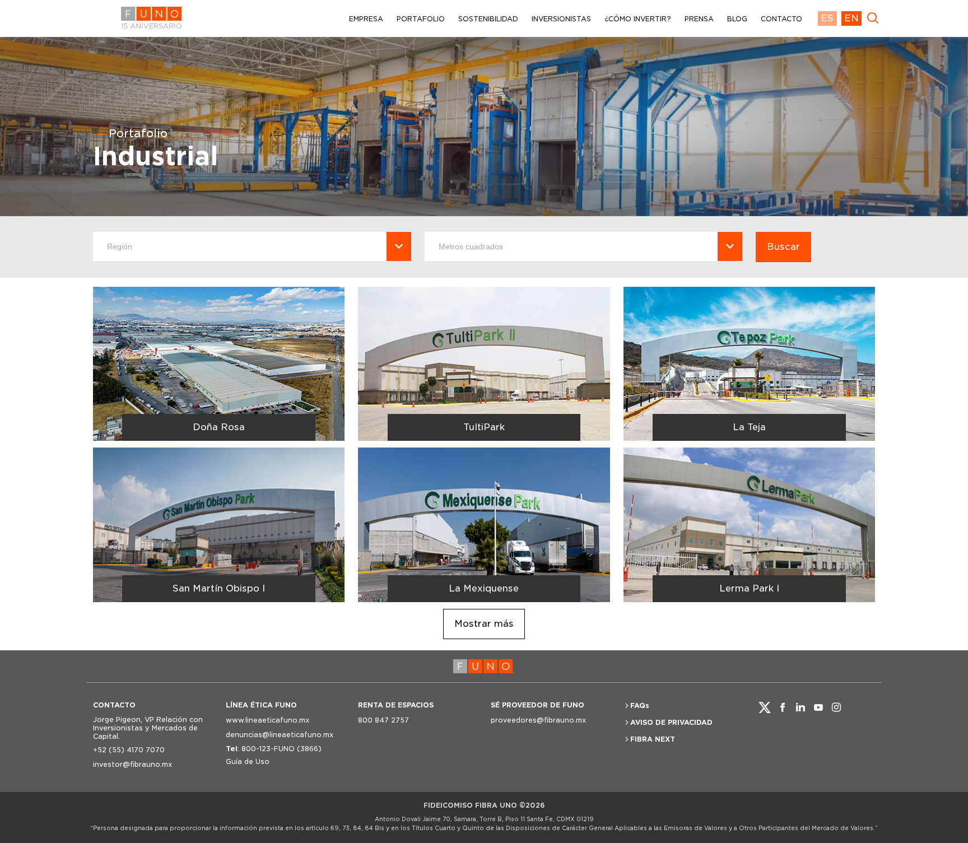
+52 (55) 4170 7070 (129, 750)
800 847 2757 (383, 720)
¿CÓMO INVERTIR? (637, 19)
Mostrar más (484, 623)
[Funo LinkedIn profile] (800, 707)
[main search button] (872, 18)
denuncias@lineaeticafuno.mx (279, 734)
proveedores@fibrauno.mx (538, 720)
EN (851, 18)
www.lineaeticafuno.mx (267, 720)
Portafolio (138, 133)
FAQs (639, 705)
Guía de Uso (247, 761)
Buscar (783, 246)
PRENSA (699, 19)
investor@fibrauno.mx (132, 764)
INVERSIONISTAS (561, 19)
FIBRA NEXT (652, 739)
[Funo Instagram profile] (836, 707)
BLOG (737, 19)
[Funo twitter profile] (764, 707)
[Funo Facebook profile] (782, 707)
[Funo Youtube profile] (818, 707)
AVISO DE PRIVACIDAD (671, 722)
